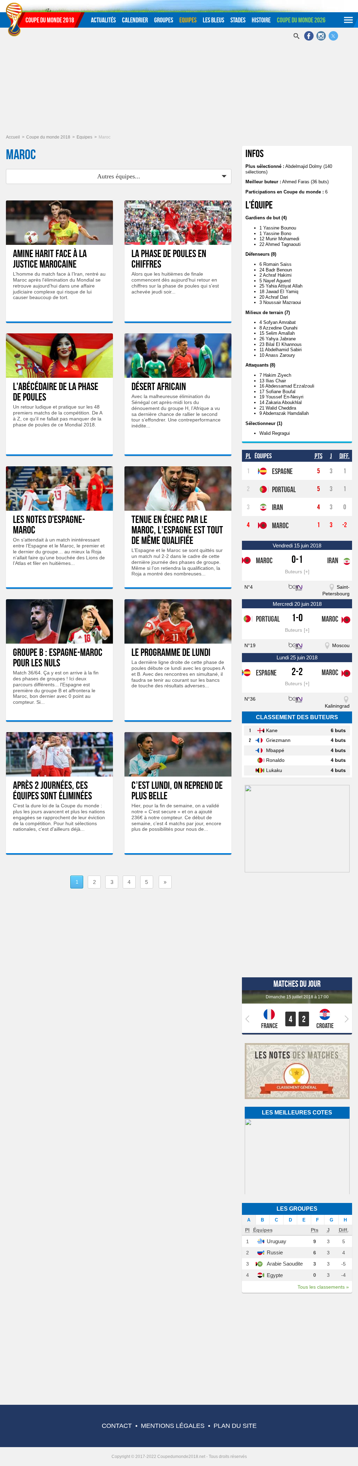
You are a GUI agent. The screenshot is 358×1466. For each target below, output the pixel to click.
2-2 (297, 671)
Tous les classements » (323, 1287)
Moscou (341, 645)
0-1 (297, 559)
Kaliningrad (337, 706)
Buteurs (293, 571)
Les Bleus (213, 20)
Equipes (187, 20)
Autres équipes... (118, 176)
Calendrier (135, 20)
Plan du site (235, 1425)
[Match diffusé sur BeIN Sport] (297, 587)
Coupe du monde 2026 (301, 20)
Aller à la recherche (54, 2)
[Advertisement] (179, 82)
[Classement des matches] (297, 1098)
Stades (237, 20)
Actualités (103, 20)
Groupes (163, 20)
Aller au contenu (32, 2)
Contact (117, 1425)
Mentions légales (173, 1425)
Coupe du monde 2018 (50, 20)
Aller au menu (14, 2)
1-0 (297, 617)
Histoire (261, 20)
